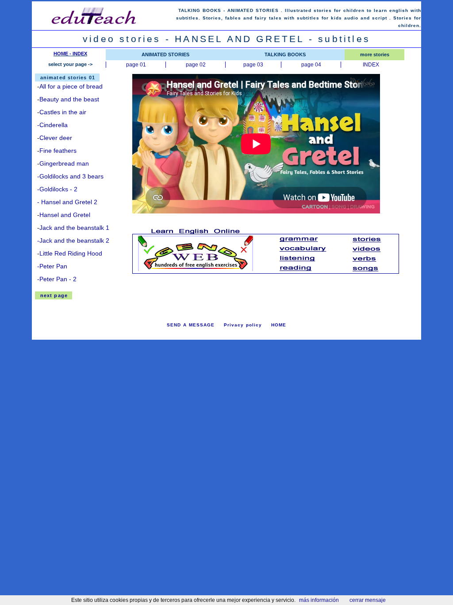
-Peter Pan (52, 266)
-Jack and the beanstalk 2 (73, 240)
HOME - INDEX (70, 53)
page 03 (253, 65)
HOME (278, 324)
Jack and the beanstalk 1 (74, 227)
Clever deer (55, 137)
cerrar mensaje (367, 600)
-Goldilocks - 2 (57, 189)
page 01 (136, 65)
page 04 (311, 65)
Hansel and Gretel (64, 214)
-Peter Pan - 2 (57, 279)
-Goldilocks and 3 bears (70, 176)
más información (319, 600)
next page (54, 295)
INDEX (371, 65)
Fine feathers (58, 150)
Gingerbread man (64, 163)
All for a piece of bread (71, 86)
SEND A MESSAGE (191, 324)
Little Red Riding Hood (70, 253)
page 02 (196, 65)
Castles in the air (62, 112)
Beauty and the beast (69, 99)
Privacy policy (243, 324)
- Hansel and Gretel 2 (67, 202)
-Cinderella (52, 124)
